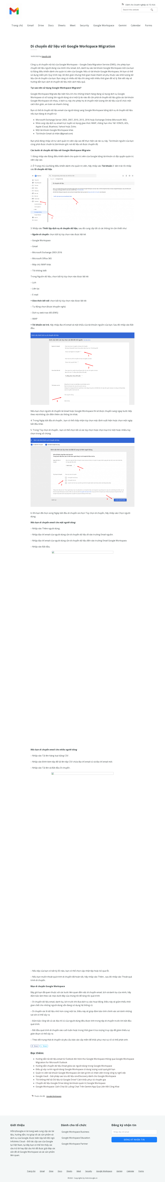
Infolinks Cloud (17, 1141)
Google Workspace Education (76, 1137)
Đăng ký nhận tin (134, 1139)
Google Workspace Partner (75, 1143)
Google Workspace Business (75, 1131)
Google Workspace (53, 1096)
